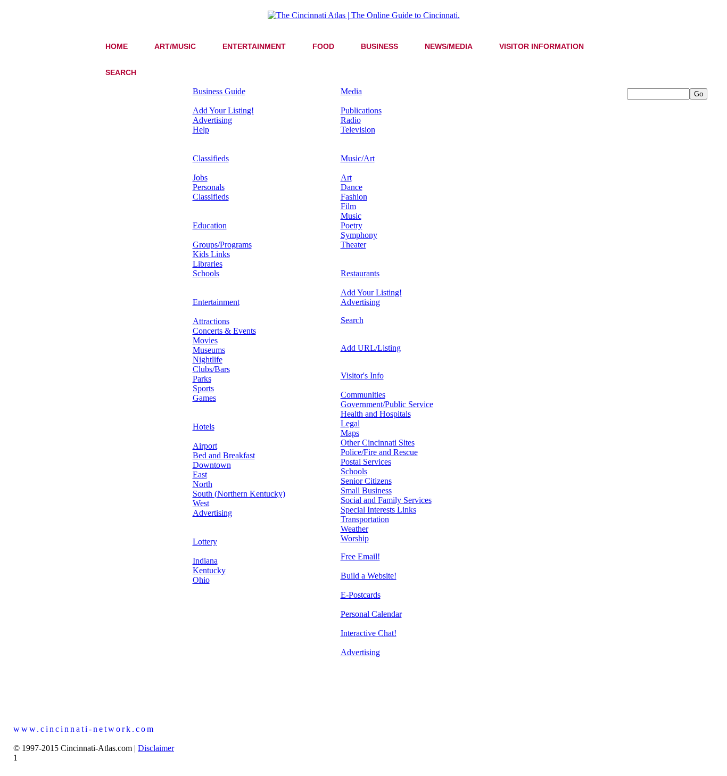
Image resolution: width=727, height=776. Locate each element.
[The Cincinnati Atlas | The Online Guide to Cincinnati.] (364, 15)
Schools (206, 273)
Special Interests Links (378, 509)
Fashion (354, 196)
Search (352, 320)
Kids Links (211, 254)
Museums (209, 349)
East (200, 474)
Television (358, 129)
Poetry (351, 225)
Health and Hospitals (376, 413)
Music (351, 215)
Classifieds (211, 158)
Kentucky (209, 570)
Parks (202, 378)
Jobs (200, 177)
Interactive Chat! (368, 633)
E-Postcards (361, 594)
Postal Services (366, 461)
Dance (351, 187)
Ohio (201, 579)
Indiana (205, 560)
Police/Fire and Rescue (379, 452)
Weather (354, 528)
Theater (353, 244)
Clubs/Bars (211, 369)
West (201, 503)
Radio (351, 120)
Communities (363, 394)
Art (346, 177)
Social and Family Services (386, 500)
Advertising (212, 120)
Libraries (207, 263)
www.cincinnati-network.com (84, 728)
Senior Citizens (366, 480)
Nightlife (207, 359)
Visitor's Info (362, 375)
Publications (361, 110)
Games (204, 397)
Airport (205, 445)
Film (348, 206)
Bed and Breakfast (224, 455)
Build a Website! (368, 575)
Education (210, 225)
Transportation (365, 519)
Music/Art (358, 158)
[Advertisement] (669, 259)
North (202, 484)
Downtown (212, 464)
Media (351, 91)
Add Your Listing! (223, 110)
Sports (203, 388)
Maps (350, 432)
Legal (350, 423)
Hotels (203, 426)
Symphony (359, 235)
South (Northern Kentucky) (239, 493)
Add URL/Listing (371, 347)
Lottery (205, 541)
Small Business (366, 490)
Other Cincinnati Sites (378, 442)
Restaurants (360, 273)
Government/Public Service (387, 404)
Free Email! (360, 556)
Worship (355, 538)
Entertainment (216, 302)
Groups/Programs (222, 244)
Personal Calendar (371, 613)
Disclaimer (156, 748)
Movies (205, 340)
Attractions (211, 321)
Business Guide (219, 91)
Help (201, 129)
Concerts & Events (224, 330)
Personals (209, 187)
